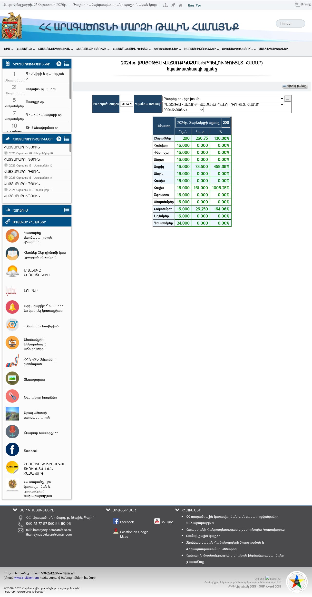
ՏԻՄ (7, 49)
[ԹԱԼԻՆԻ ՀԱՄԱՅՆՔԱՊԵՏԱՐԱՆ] (12, 38)
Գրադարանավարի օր (44, 114)
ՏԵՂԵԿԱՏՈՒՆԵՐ (166, 49)
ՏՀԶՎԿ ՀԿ (275, 578)
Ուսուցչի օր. (35, 101)
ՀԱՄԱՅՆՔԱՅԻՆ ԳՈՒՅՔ (130, 49)
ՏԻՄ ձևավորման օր (42, 127)
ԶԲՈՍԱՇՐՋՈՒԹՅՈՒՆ (237, 49)
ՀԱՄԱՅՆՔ (24, 49)
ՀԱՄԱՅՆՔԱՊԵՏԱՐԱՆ (54, 49)
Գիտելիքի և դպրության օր (45, 75)
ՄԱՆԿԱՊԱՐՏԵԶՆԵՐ (273, 49)
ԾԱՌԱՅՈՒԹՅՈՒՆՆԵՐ (200, 49)
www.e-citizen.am (26, 577)
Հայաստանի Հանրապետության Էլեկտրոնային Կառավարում (235, 529)
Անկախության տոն (41, 89)
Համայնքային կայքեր (203, 535)
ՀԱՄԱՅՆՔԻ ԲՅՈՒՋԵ (91, 49)
